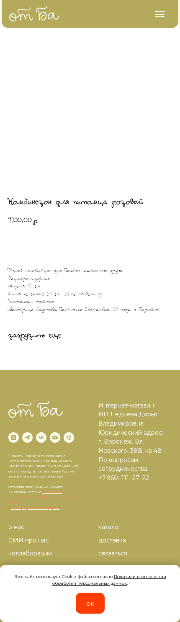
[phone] (69, 437)
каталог (109, 527)
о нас (16, 527)
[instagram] (13, 437)
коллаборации (30, 553)
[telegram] (27, 437)
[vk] (41, 437)
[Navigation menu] (160, 14)
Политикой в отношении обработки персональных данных (44, 497)
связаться (112, 553)
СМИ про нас (28, 540)
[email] (55, 437)
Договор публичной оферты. (33, 508)
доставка (112, 540)
